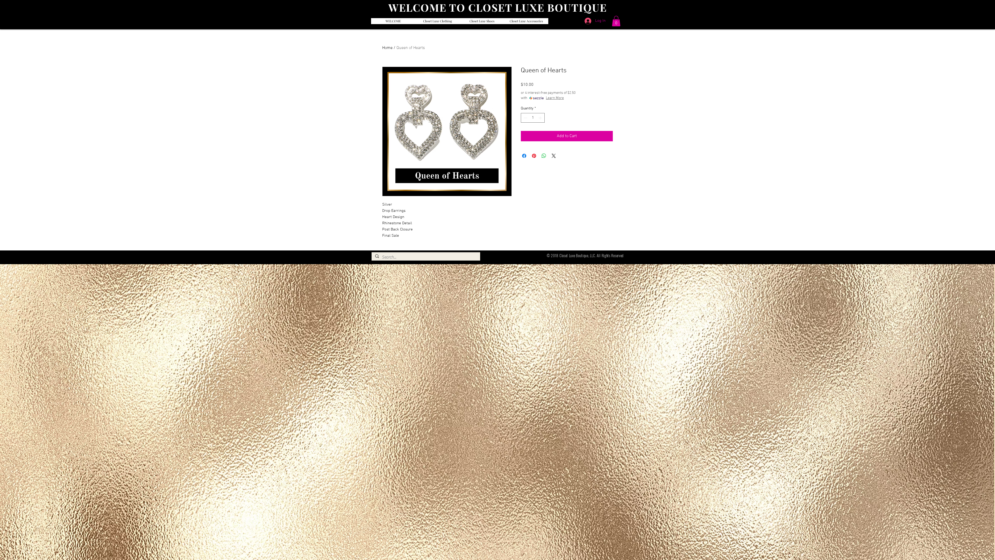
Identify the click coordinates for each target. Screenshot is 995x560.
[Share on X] (554, 156)
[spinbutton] (532, 117)
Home (387, 48)
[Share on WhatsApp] (544, 156)
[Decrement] (525, 117)
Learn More (555, 98)
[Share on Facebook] (524, 156)
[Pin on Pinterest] (534, 156)
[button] (616, 21)
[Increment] (540, 117)
